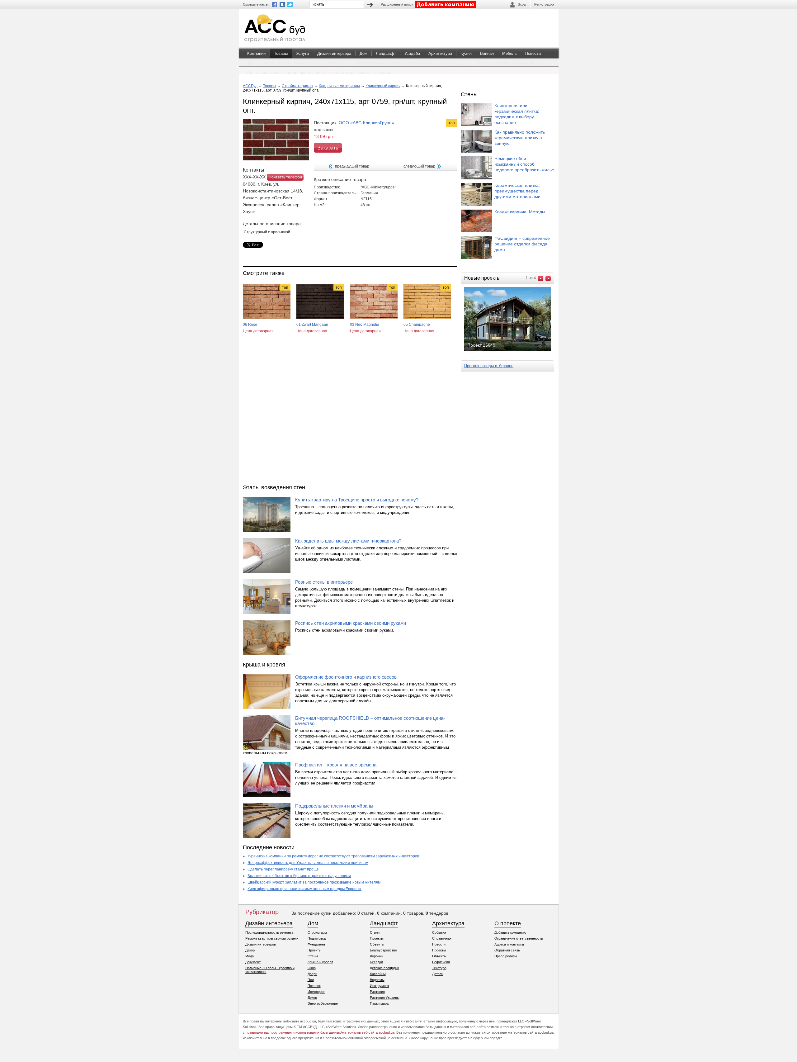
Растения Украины (384, 997)
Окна (312, 968)
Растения (377, 991)
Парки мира (379, 1003)
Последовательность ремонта (269, 932)
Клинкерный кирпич (382, 86)
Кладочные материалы (339, 86)
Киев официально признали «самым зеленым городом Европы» (304, 889)
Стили (375, 932)
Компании (256, 53)
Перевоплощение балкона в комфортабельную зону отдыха (412, 63)
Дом (363, 53)
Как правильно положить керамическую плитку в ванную (519, 138)
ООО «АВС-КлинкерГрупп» (366, 122)
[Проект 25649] (512, 350)
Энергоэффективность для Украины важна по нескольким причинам (308, 863)
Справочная (441, 938)
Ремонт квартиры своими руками (271, 938)
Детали (437, 974)
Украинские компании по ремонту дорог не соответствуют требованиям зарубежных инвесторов (333, 856)
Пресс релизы (505, 956)
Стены (313, 956)
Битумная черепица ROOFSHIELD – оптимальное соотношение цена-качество (370, 720)
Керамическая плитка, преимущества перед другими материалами (517, 191)
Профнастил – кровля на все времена (335, 764)
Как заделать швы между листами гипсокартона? (348, 540)
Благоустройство (383, 950)
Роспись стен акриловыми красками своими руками (350, 623)
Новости (533, 53)
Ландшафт (386, 53)
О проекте (507, 923)
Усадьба (412, 53)
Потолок (314, 986)
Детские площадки (384, 968)
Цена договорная (258, 331)
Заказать (328, 147)
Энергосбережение (323, 1003)
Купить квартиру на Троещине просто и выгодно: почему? (356, 499)
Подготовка (317, 938)
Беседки (376, 962)
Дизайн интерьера (334, 53)
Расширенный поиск (397, 4)
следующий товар (419, 166)
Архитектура (440, 53)
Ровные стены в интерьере (324, 582)
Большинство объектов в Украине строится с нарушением (299, 876)
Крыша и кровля (320, 962)
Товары (281, 53)
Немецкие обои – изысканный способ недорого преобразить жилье (524, 164)
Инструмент (379, 986)
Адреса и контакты (509, 944)
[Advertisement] (350, 414)
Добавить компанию (510, 932)
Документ (253, 962)
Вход (522, 4)
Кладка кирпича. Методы (519, 211)
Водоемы (377, 980)
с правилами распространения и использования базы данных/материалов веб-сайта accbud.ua (318, 1032)
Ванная (487, 53)
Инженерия (316, 991)
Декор (250, 950)
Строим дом (317, 932)
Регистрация (544, 4)
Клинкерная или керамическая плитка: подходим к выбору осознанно (516, 114)
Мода (249, 956)
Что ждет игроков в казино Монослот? (513, 63)
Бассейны (378, 974)
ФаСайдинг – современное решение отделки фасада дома (522, 244)
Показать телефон (285, 177)
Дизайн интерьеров (260, 944)
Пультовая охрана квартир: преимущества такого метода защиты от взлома (319, 72)
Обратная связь (507, 950)
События (439, 932)
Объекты (377, 944)
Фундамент (316, 944)
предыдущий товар (352, 166)
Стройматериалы (297, 86)
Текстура (439, 968)
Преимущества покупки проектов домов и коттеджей (297, 63)
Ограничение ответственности (518, 938)
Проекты (314, 950)
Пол (311, 980)
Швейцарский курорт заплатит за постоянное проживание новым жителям (314, 882)
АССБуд (250, 86)
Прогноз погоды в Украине (488, 365)
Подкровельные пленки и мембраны (334, 805)
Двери (312, 974)
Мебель (509, 53)
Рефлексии (441, 962)
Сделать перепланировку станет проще (283, 869)
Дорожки (376, 956)
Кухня (466, 53)
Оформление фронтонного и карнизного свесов (346, 677)
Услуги (302, 53)
